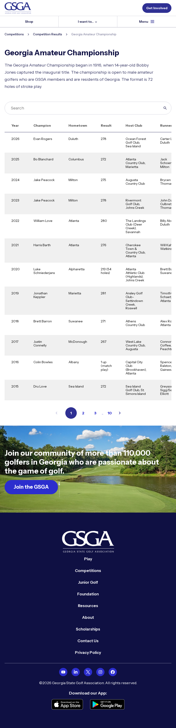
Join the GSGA (31, 487)
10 (109, 413)
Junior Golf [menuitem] (88, 582)
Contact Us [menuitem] (88, 641)
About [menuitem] (88, 617)
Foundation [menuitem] (88, 594)
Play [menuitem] (88, 559)
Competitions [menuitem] (88, 570)
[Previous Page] (56, 413)
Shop (29, 22)
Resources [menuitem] (88, 605)
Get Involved (157, 8)
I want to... (86, 22)
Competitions (14, 34)
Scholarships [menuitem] (88, 629)
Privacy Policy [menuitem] (88, 652)
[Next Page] (120, 413)
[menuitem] (63, 672)
